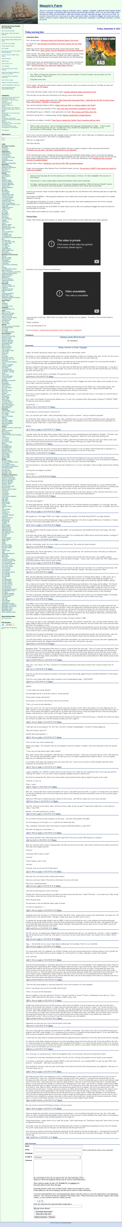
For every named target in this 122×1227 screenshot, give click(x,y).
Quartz (4, 543)
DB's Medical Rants (7, 327)
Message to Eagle (7, 442)
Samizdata (5, 159)
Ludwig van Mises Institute (9, 273)
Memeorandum (6, 525)
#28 (27, 886)
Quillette (4, 220)
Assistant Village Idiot (8, 184)
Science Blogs (6, 455)
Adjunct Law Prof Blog (8, 313)
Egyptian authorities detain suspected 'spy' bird (80, 92)
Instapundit (5, 206)
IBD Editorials (5, 520)
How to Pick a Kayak (7, 80)
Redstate (4, 393)
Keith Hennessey (7, 270)
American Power (6, 339)
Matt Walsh (5, 213)
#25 (27, 833)
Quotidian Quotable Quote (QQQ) (11, 119)
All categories (5, 130)
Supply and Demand (7, 280)
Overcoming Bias (7, 219)
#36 (27, 1018)
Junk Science (6, 437)
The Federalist (6, 573)
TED (3, 230)
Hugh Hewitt (5, 374)
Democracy (5, 353)
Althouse (4, 179)
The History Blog (6, 243)
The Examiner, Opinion (8, 572)
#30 (27, 928)
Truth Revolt (5, 602)
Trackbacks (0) (78, 330)
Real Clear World (6, 547)
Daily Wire (5, 500)
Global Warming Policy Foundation (11, 434)
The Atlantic (5, 233)
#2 (27, 407)
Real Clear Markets (7, 279)
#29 (27, 910)
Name (27, 1146)
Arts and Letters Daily (8, 486)
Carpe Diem (5, 263)
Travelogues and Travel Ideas (10, 127)
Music (3, 111)
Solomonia (5, 150)
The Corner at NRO (7, 566)
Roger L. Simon (6, 394)
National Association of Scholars (11, 297)
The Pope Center (7, 299)
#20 (27, 737)
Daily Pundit (5, 352)
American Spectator (7, 183)
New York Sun (6, 533)
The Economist (6, 567)
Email (27, 1150)
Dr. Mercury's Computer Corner (10, 100)
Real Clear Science (7, 452)
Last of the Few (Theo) (8, 157)
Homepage (29, 1153)
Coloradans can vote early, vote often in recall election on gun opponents (51, 150)
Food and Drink (6, 103)
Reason (4, 549)
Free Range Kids (6, 199)
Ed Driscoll (5, 360)
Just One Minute (6, 377)
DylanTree (5, 170)
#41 (27, 1108)
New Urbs (5, 216)
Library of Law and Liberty (9, 317)
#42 (27, 1137)
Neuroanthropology (7, 467)
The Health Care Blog (8, 332)
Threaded (83, 347)
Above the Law (6, 312)
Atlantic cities (5, 186)
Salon (3, 552)
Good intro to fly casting (8, 43)
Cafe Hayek (5, 260)
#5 (27, 453)
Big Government (6, 346)
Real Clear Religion (7, 420)
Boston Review (6, 487)
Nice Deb (4, 389)
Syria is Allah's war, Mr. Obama (37, 87)
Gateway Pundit (6, 366)
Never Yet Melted (7, 387)
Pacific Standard (6, 537)
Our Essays (5, 114)
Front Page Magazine (8, 515)
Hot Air (3, 373)
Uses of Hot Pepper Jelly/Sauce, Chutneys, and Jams (11, 73)
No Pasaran (5, 149)
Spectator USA (6, 226)
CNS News (5, 492)
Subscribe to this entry (43, 1214)
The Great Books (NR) (8, 241)
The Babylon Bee (7, 234)
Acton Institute (6, 410)
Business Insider (6, 257)
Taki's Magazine (6, 229)
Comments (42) (68, 330)
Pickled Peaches (6, 58)
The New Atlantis (6, 580)
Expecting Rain (6, 171)
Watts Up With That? (8, 250)
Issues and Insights (7, 376)
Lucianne (4, 523)
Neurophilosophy (6, 447)
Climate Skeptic (6, 433)
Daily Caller (5, 497)
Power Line (5, 392)
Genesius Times (6, 201)
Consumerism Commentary (10, 264)
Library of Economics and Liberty (11, 271)
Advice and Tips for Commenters (11, 97)
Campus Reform (6, 284)
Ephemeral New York (8, 194)
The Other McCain (7, 402)
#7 (27, 496)
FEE (3, 507)
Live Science (5, 439)
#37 (27, 1026)
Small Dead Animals (7, 160)
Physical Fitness (6, 115)
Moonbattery (5, 383)
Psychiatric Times (7, 472)
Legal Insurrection (7, 316)
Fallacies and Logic (7, 102)
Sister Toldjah (5, 397)
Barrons (4, 256)
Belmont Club (5, 344)
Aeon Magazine (6, 176)
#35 (27, 1000)
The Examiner (6, 570)
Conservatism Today (8, 350)
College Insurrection (7, 289)
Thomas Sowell (6, 596)
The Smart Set (6, 246)
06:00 (61, 330)
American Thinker (7, 483)
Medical (4, 110)
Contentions (5, 495)
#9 (27, 525)
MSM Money (5, 277)
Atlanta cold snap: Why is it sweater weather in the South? (75, 105)
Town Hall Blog (6, 600)
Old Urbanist (5, 217)
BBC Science (5, 432)
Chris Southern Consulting (59, 1222)
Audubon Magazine (7, 187)
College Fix (5, 287)
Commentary (5, 493)
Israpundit (4, 147)
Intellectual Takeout (7, 207)
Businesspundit (6, 259)
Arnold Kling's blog (7, 343)
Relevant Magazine (7, 423)
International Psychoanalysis (10, 466)
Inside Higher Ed (6, 294)
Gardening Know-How (8, 200)
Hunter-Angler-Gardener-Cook (10, 204)
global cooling (44, 100)
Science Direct (6, 457)
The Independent (6, 579)
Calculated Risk (6, 261)
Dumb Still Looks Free (8, 359)
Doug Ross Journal (7, 357)
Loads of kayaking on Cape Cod (11, 85)
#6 (27, 476)
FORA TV (4, 510)
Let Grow (4, 210)
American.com (6, 485)
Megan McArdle (6, 276)
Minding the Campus (7, 296)
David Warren (6, 154)
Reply (51, 376)
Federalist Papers (7, 506)
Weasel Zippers (6, 407)
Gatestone (5, 516)
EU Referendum (6, 156)
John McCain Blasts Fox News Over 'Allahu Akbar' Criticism (52, 65)
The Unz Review (6, 587)
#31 (27, 939)
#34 (27, 980)
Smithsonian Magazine (8, 553)
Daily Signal (5, 499)
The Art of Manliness (7, 231)
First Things (5, 413)
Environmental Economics (9, 269)
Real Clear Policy (7, 545)
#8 (27, 511)
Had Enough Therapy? (8, 465)
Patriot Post (5, 540)
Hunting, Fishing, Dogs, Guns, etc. (11, 109)
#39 (27, 1071)
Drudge (4, 505)
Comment (28, 1160)
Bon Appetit (5, 190)
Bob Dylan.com (6, 169)
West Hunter (5, 251)
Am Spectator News (7, 476)
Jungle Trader (6, 209)
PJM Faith (5, 419)
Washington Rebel (7, 406)
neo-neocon (5, 386)
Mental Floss (5, 214)
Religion (4, 121)
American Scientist (7, 430)
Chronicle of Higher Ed (8, 286)
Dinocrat (4, 354)
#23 (27, 801)
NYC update (5, 48)
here (77, 1178)
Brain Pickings (6, 191)
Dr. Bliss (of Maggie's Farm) (10, 462)
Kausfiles (4, 379)
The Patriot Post (6, 586)
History (3, 106)
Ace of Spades (6, 334)
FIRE (3, 292)
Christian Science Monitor (9, 489)
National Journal (6, 527)
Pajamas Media (6, 539)
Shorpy (4, 223)
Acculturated (5, 174)
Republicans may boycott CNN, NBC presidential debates (63, 163)
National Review (6, 384)
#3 (27, 429)
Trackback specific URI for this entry (72, 337)
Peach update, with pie (8, 46)
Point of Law (5, 322)
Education (4, 101)
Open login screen (7, 618)
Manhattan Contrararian (8, 380)
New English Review (7, 532)
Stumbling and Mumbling (9, 163)
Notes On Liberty (7, 390)
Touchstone (5, 424)
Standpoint (5, 555)
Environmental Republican (9, 362)
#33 (27, 960)
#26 (27, 840)
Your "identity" (5, 66)
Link (39, 429)
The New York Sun (7, 585)
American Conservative (8, 336)
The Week (5, 592)
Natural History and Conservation (11, 113)
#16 (27, 660)
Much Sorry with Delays (8, 30)
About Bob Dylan (6, 166)
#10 (27, 539)
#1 (27, 376)
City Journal (5, 490)
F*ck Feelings (6, 463)
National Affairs (6, 526)
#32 (27, 946)
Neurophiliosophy (7, 446)
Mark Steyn (5, 382)
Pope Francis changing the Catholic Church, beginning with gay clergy (76, 120)
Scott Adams (5, 221)
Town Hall (4, 597)
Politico (4, 542)
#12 (27, 563)
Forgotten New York (7, 196)
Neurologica (5, 444)
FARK (3, 302)
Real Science (5, 453)
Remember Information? (44, 1212)
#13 (27, 572)
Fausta (4, 363)
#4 (27, 444)
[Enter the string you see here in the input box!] (41, 1200)
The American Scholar (8, 559)
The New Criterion (7, 582)
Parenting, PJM (6, 470)
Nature (4, 443)
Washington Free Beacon (9, 605)
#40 (27, 1100)
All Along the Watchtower (9, 167)
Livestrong (5, 211)
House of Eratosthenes (8, 203)
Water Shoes (5, 61)
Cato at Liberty (6, 349)
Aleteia (3, 177)
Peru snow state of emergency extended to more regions (76, 108)
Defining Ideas (6, 502)
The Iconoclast (6, 400)
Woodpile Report (6, 253)
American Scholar (7, 181)
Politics (3, 117)
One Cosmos (5, 469)
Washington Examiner (8, 603)
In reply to (28, 1157)
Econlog (4, 267)
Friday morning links (34, 32)
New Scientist (6, 449)
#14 (27, 599)
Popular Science (6, 450)
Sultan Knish (5, 399)
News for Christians (7, 416)
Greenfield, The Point (8, 370)
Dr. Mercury (35, 330)
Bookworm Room (7, 347)
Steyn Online (5, 556)
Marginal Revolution (7, 274)
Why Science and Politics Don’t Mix (84, 112)
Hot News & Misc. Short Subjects (11, 107)
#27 (27, 871)
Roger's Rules (6, 550)
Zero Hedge (5, 282)
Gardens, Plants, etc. (7, 105)
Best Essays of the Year (8, 98)
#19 (27, 722)
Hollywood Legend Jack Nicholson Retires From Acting (59, 40)
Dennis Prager (6, 503)
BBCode (36, 1208)
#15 (27, 644)
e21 (3, 266)
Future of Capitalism (7, 364)
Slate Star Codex (6, 473)
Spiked (4, 161)
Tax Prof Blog (5, 323)
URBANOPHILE (6, 249)
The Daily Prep (6, 240)
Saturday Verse (6, 122)
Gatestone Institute (7, 517)
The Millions (5, 244)
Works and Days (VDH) (8, 612)
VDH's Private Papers (8, 404)
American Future (6, 337)
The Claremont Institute (8, 563)
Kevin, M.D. (5, 329)
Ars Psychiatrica (6, 460)
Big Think (4, 189)
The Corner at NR (7, 565)
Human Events (6, 519)
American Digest (6, 180)
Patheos (4, 417)
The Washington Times (8, 590)
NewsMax (5, 535)
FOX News (5, 513)
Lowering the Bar (6, 319)
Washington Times (7, 607)
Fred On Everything (7, 197)
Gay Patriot (5, 367)
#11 (27, 547)
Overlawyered (6, 320)
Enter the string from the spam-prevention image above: (53, 1204)
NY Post (4, 536)
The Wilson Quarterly (8, 595)
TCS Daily (5, 557)
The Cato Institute (7, 562)
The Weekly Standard (8, 593)
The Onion (5, 304)
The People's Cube (7, 306)
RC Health (5, 330)
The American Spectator (9, 560)
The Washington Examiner (9, 589)
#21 (27, 767)
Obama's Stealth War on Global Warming (77, 115)
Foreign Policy (6, 512)
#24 (27, 814)
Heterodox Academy (7, 293)
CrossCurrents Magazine (9, 496)
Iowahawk (5, 303)
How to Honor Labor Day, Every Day (11, 37)
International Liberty (7, 314)
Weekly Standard (7, 610)
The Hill (4, 577)
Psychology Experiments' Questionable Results (8, 88)
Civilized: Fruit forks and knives (10, 82)
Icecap (4, 436)
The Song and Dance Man (9, 126)
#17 (27, 669)
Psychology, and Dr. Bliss (8, 118)
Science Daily (6, 456)
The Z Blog (5, 247)
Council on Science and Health (10, 326)
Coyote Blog (5, 193)
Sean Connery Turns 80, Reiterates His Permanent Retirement (61, 50)
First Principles (6, 509)
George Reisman (7, 369)
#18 (27, 681)
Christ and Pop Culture (8, 412)
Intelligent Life (5, 522)
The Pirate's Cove (7, 403)
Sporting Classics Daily (8, 227)
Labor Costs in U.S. (7, 63)
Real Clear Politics (7, 546)
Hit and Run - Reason (8, 372)
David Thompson (7, 153)
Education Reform (7, 290)
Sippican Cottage (6, 224)
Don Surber (5, 356)
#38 (27, 1049)
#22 (27, 787)
